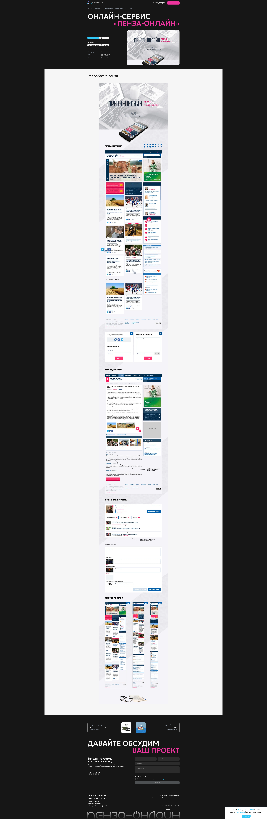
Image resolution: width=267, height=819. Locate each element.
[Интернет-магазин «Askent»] (109, 727)
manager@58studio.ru (159, 3)
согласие (143, 779)
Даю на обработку (152, 779)
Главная (89, 8)
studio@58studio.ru (93, 801)
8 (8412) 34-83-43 (93, 774)
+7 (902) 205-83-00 (159, 2)
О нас (116, 3)
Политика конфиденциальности (170, 795)
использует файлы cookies (246, 809)
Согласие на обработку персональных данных (166, 798)
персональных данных (161, 779)
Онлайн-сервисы (108, 8)
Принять (246, 816)
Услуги (122, 3)
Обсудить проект (173, 3)
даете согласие (240, 812)
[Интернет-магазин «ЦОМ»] (157, 727)
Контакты (139, 3)
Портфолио (129, 3)
